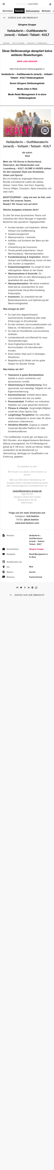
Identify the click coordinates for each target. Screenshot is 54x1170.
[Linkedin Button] (29, 587)
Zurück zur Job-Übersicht (23, 17)
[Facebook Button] (25, 587)
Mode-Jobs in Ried (27, 88)
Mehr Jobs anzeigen (27, 61)
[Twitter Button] (21, 587)
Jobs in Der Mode (18, 43)
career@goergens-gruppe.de (27, 490)
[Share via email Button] (17, 587)
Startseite (6, 43)
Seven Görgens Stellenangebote (27, 83)
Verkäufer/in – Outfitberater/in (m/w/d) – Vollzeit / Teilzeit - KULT (38, 43)
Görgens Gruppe (36, 549)
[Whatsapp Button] (36, 587)
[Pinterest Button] (32, 587)
